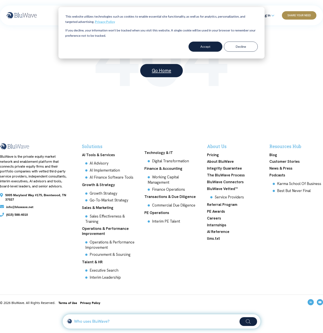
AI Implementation (105, 170)
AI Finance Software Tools (111, 177)
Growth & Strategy (98, 184)
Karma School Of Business (299, 183)
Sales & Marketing (97, 207)
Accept (205, 46)
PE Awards (216, 211)
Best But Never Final (294, 190)
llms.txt (213, 238)
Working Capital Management (163, 180)
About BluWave (220, 161)
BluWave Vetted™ (222, 188)
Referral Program (222, 204)
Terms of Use (68, 303)
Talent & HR (92, 262)
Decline (241, 46)
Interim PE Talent (166, 221)
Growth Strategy (103, 193)
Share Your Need (299, 15)
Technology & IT (158, 152)
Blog (273, 154)
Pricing (213, 154)
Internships (216, 225)
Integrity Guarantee (224, 168)
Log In (266, 15)
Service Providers (229, 197)
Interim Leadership (105, 277)
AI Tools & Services (98, 154)
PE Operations (156, 212)
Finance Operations (168, 189)
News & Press (280, 168)
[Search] (248, 321)
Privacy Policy (105, 22)
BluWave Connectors (225, 181)
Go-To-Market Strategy (109, 200)
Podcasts (277, 175)
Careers (214, 218)
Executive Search (104, 270)
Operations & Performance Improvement (105, 231)
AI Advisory (99, 163)
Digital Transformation (170, 161)
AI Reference (218, 231)
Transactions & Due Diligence (170, 196)
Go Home (161, 70)
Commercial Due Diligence (173, 205)
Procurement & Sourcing (110, 254)
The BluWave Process (226, 175)
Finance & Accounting (163, 168)
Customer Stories (284, 161)
